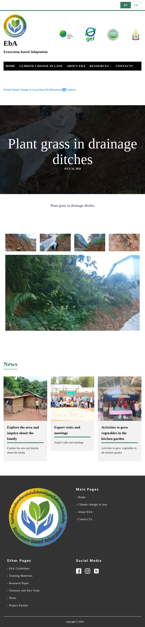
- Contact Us (84, 519)
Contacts (124, 66)
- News (11, 598)
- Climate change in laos (91, 504)
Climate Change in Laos (41, 66)
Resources (99, 66)
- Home (81, 497)
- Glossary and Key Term (23, 590)
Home (10, 66)
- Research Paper (18, 583)
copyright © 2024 (75, 622)
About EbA (76, 66)
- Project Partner (17, 605)
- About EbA (84, 512)
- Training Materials (20, 575)
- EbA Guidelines (18, 568)
